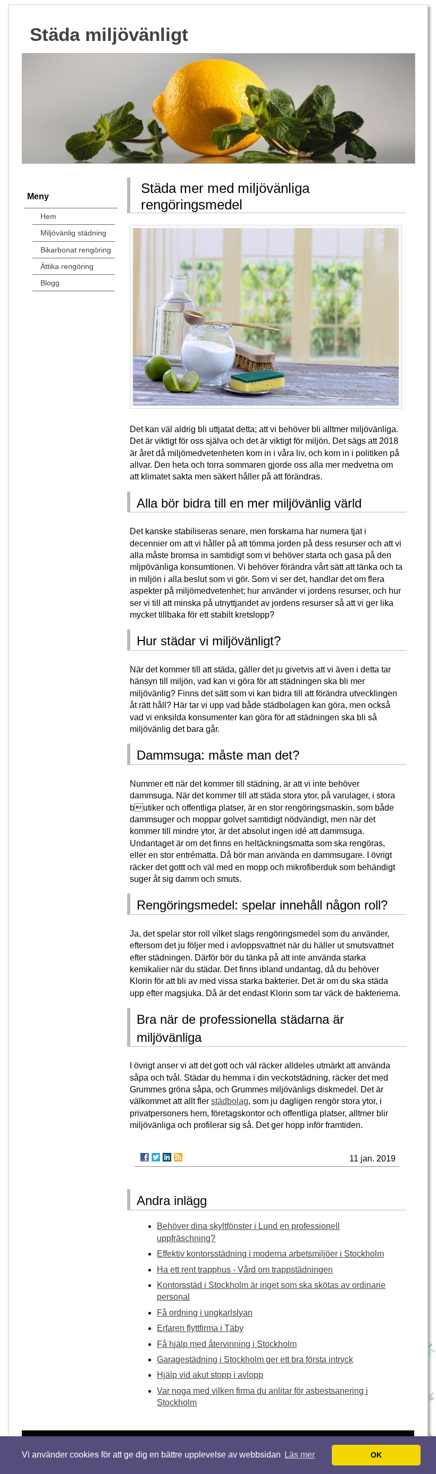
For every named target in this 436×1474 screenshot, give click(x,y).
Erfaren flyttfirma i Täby (200, 1328)
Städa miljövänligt (109, 34)
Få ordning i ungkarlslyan (205, 1312)
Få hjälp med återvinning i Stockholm (227, 1344)
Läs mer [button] (299, 1454)
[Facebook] (144, 1157)
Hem (48, 216)
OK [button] (376, 1455)
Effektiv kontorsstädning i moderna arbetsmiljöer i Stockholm (270, 1253)
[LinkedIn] (167, 1157)
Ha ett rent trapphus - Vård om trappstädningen (245, 1269)
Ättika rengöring (67, 266)
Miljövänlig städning (73, 233)
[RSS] (178, 1157)
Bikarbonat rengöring (75, 250)
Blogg (50, 283)
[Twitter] (156, 1157)
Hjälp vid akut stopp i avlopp (210, 1374)
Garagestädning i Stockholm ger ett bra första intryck (255, 1359)
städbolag (229, 1101)
